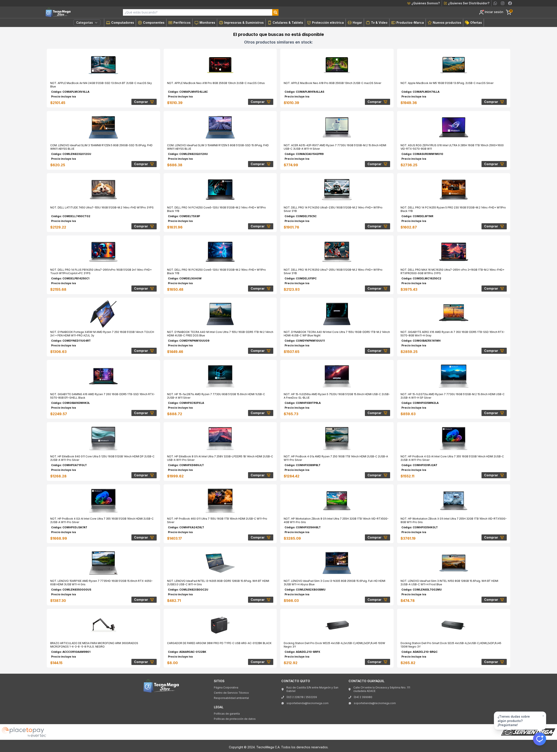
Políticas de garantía (227, 713)
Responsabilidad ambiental (231, 698)
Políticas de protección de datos (235, 718)
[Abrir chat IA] (539, 738)
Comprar (141, 102)
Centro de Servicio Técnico (231, 692)
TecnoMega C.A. (268, 747)
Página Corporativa (226, 687)
